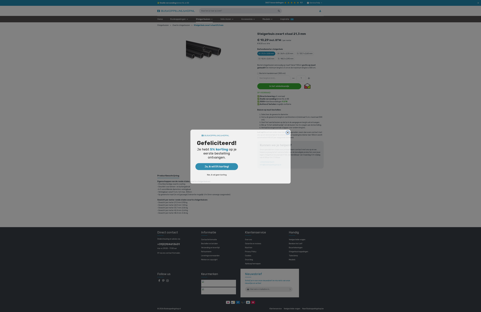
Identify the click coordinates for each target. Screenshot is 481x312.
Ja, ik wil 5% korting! (217, 165)
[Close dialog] (288, 132)
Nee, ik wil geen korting (217, 174)
